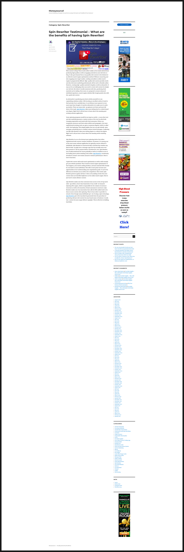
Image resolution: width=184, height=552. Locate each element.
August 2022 (117, 372)
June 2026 (117, 303)
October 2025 (118, 315)
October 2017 (118, 402)
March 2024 (117, 343)
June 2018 (117, 390)
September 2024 (118, 334)
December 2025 (118, 312)
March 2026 (117, 307)
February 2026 (118, 309)
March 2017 (117, 413)
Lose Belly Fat (118, 451)
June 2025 (117, 321)
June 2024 (117, 339)
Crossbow (117, 432)
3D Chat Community (119, 426)
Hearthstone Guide (119, 445)
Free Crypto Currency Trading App (122, 440)
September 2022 (118, 371)
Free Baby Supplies (119, 438)
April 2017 (117, 411)
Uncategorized (118, 467)
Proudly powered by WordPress (64, 545)
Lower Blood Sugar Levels (120, 454)
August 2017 (117, 405)
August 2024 (117, 336)
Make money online (119, 455)
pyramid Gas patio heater (120, 286)
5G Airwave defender (119, 428)
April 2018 (117, 393)
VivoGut (116, 469)
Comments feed (118, 485)
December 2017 (118, 399)
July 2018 (117, 389)
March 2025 (117, 325)
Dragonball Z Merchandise (121, 435)
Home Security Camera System (122, 446)
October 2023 (118, 351)
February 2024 (118, 345)
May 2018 (117, 392)
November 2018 (118, 383)
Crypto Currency (118, 434)
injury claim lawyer (119, 271)
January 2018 (118, 398)
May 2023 (117, 358)
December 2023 (118, 348)
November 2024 (118, 331)
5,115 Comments (52, 51)
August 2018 (117, 387)
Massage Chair (118, 457)
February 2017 (118, 414)
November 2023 (118, 349)
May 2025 (117, 322)
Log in (116, 482)
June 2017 (117, 408)
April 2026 (117, 306)
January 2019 (118, 380)
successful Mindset (119, 464)
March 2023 (117, 362)
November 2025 (118, 313)
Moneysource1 (56, 11)
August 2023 (117, 354)
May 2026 (117, 304)
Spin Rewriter (81, 109)
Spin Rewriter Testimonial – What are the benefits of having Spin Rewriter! (77, 33)
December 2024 (118, 330)
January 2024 (118, 346)
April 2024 (117, 342)
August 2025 (117, 318)
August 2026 (118, 299)
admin (50, 45)
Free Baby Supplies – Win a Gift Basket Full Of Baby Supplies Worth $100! (125, 273)
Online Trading (118, 458)
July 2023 (117, 355)
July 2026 (117, 301)
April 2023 (117, 360)
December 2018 (118, 381)
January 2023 (118, 365)
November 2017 (118, 401)
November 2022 (118, 368)
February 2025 (118, 327)
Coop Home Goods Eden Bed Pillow (123, 431)
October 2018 (118, 384)
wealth (116, 470)
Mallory (116, 276)
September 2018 (118, 386)
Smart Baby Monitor (119, 461)
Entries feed (117, 484)
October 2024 (118, 333)
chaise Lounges (118, 279)
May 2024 (117, 340)
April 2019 (117, 375)
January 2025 (118, 328)
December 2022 (118, 366)
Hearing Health (118, 441)
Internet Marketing (119, 448)
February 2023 (118, 363)
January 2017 (118, 416)
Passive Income (118, 460)
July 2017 (117, 407)
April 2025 (117, 324)
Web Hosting (118, 472)
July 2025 (117, 319)
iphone (116, 449)
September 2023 (118, 352)
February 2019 (118, 378)
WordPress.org (118, 487)
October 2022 (118, 369)
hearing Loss (118, 443)
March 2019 (117, 377)
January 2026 (118, 310)
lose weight (117, 452)
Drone (116, 437)
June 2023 (117, 357)
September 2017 (118, 404)
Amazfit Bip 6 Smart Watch (121, 429)
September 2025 (118, 316)
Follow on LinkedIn (124, 24)
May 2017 (117, 410)
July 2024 (117, 337)
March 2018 (117, 395)
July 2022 (117, 374)
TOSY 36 (117, 466)
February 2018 (118, 396)
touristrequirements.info (120, 283)
